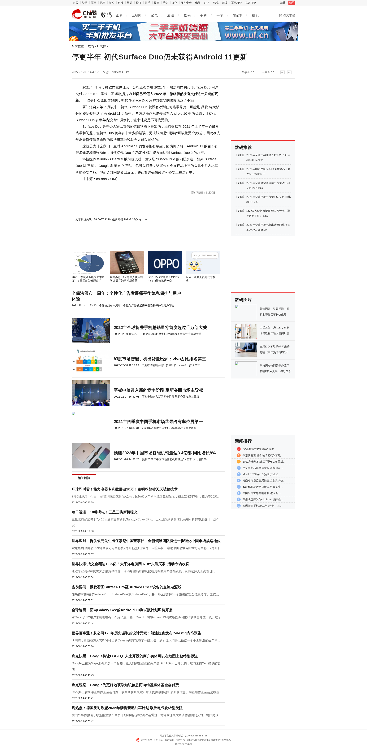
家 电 (154, 15)
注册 (282, 2)
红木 (206, 2)
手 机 (203, 15)
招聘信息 (180, 740)
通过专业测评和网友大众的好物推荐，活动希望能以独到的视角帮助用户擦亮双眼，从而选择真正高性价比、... (146, 571)
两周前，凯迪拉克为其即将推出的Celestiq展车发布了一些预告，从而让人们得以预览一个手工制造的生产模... (146, 640)
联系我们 (169, 740)
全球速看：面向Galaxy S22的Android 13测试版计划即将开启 (122, 610)
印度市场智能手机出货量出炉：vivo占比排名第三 (160, 358)
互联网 (136, 15)
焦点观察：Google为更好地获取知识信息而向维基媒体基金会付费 (125, 685)
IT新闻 (132, 185)
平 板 (220, 15)
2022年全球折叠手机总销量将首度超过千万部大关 (160, 327)
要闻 (240, 155)
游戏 (111, 2)
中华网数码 (84, 14)
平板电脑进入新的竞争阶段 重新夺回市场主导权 (158, 390)
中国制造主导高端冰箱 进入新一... (263, 493)
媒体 (121, 185)
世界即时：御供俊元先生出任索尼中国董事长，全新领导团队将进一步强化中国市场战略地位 (146, 541)
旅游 (129, 2)
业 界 (119, 15)
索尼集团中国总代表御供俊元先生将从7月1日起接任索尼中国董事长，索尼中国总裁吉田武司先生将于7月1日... (147, 548)
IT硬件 (101, 46)
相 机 (255, 15)
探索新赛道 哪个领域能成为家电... (263, 455)
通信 (92, 185)
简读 (224, 2)
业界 (110, 185)
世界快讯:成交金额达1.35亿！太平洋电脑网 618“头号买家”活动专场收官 (130, 564)
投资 (156, 2)
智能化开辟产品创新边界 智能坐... (263, 486)
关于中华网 (146, 740)
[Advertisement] (137, 240)
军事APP (236, 2)
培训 (165, 2)
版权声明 (191, 740)
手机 (105, 185)
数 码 (187, 15)
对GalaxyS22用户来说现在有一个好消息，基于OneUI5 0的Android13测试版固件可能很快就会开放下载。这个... (147, 617)
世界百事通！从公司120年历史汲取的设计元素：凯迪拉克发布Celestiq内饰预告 (136, 633)
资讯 (84, 2)
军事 (93, 2)
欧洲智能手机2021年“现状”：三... (262, 505)
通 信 (170, 15)
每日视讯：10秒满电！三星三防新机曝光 (105, 512)
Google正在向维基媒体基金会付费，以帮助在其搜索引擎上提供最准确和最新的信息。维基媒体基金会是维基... (147, 692)
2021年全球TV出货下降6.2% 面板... (264, 461)
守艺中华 (186, 2)
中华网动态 (225, 740)
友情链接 (213, 740)
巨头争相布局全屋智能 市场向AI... (263, 467)
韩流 (215, 2)
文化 (174, 2)
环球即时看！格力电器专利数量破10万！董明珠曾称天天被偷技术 (125, 489)
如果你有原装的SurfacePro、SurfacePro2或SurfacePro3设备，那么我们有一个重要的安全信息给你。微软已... (146, 594)
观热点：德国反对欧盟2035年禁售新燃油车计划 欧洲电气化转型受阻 (127, 708)
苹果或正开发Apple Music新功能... (263, 499)
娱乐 (147, 2)
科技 (120, 2)
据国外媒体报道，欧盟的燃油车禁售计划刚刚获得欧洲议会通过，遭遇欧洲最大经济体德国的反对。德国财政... (146, 715)
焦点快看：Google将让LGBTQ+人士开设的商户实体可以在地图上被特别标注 (135, 656)
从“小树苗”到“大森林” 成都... (259, 448)
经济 (138, 2)
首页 (75, 2)
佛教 (198, 2)
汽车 (102, 2)
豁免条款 (202, 740)
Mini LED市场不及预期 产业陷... (262, 474)
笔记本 (237, 15)
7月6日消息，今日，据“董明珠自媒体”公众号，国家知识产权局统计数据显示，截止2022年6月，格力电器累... (145, 496)
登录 (292, 2)
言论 (138, 185)
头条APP (250, 2)
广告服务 (158, 740)
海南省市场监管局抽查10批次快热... (264, 480)
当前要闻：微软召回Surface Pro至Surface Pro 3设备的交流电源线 (126, 587)
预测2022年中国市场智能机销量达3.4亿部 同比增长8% (165, 452)
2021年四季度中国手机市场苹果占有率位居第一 (158, 421)
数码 (91, 46)
